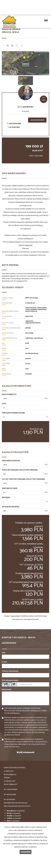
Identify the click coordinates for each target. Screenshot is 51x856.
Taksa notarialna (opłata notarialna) (20, 470)
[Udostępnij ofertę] (21, 46)
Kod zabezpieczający (10, 680)
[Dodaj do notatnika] (16, 46)
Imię (3, 653)
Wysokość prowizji (10, 507)
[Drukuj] (7, 46)
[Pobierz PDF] (12, 46)
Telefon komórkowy (10, 671)
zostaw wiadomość (37, 120)
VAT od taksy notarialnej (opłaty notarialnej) (23, 479)
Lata (4, 404)
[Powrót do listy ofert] (3, 46)
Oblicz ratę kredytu (36, 155)
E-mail (4, 662)
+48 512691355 (14, 123)
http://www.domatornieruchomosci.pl (17, 806)
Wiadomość (6, 689)
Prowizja (6, 497)
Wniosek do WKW (9, 488)
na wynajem (16, 810)
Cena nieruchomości (11, 461)
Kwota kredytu (9, 394)
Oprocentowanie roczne (13, 413)
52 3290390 (14, 127)
